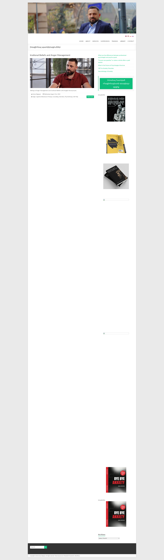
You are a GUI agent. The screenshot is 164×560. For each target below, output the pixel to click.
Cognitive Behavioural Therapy (44, 96)
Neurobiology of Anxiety (105, 71)
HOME (81, 41)
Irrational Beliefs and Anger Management (50, 55)
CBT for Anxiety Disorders (106, 68)
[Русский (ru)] (133, 37)
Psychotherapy (69, 96)
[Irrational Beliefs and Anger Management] (62, 59)
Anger (33, 96)
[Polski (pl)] (130, 37)
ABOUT (88, 41)
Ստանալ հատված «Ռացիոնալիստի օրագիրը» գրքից (116, 83)
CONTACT (131, 41)
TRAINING (115, 41)
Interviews (61, 96)
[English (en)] (126, 37)
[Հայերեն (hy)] (128, 37)
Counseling (55, 96)
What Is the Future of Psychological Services (111, 65)
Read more (90, 96)
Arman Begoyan (36, 94)
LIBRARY (122, 41)
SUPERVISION (105, 41)
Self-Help (75, 96)
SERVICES (95, 41)
